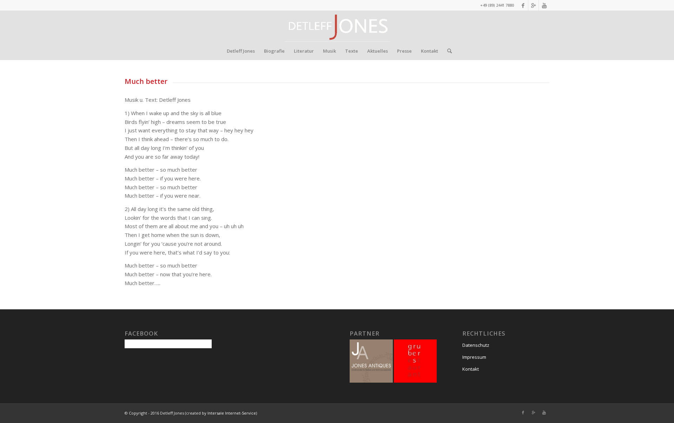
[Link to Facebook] (523, 5)
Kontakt (470, 369)
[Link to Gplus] (533, 5)
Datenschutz (475, 345)
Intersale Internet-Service (231, 413)
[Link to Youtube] (544, 5)
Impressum (474, 357)
